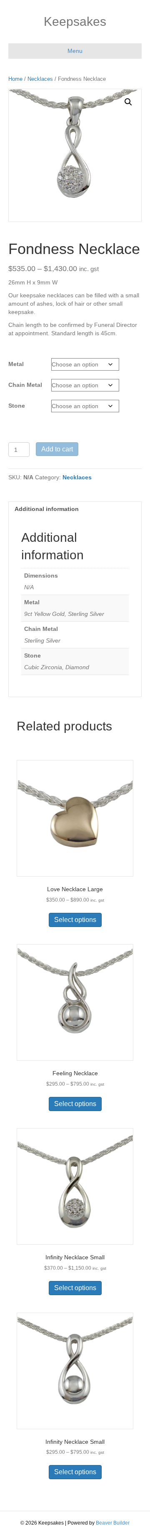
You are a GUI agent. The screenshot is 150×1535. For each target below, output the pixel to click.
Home (15, 79)
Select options (75, 919)
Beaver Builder (113, 1523)
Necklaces (40, 79)
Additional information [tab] (47, 509)
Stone (16, 405)
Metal (16, 364)
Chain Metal (25, 384)
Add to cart (57, 449)
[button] (128, 102)
